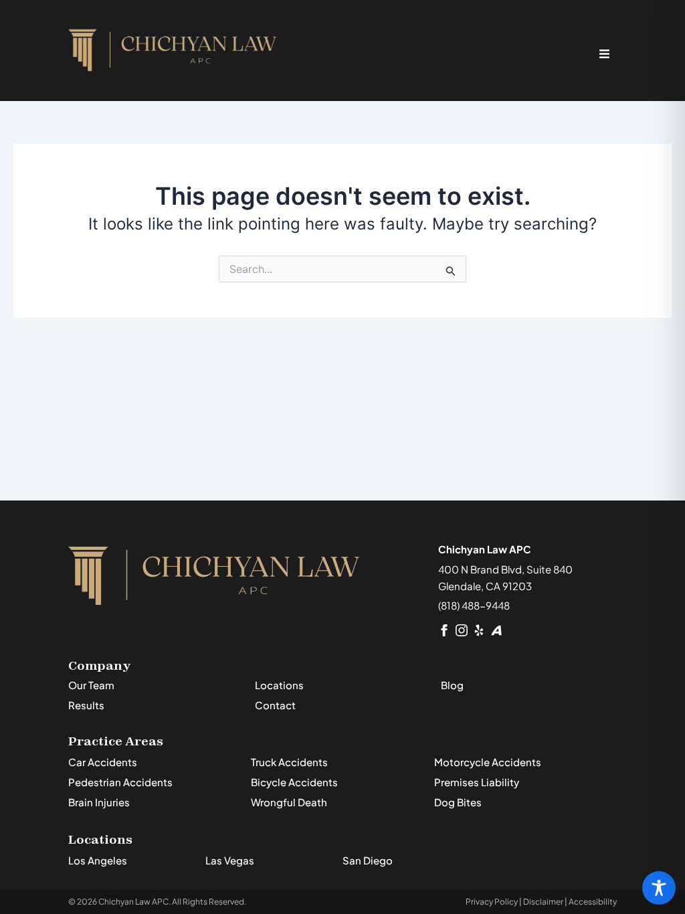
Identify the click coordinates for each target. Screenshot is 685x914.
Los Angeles (97, 860)
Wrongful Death (289, 802)
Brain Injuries (99, 802)
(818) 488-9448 (474, 605)
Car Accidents (102, 761)
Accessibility (593, 902)
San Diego (367, 860)
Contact (275, 705)
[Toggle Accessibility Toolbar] (659, 888)
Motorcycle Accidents (487, 761)
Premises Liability (476, 781)
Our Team (91, 684)
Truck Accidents (289, 761)
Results (86, 705)
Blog (452, 684)
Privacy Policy (492, 902)
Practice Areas (115, 741)
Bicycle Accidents (294, 781)
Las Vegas (229, 860)
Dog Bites (458, 802)
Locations (279, 684)
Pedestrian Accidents (120, 781)
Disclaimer (543, 902)
